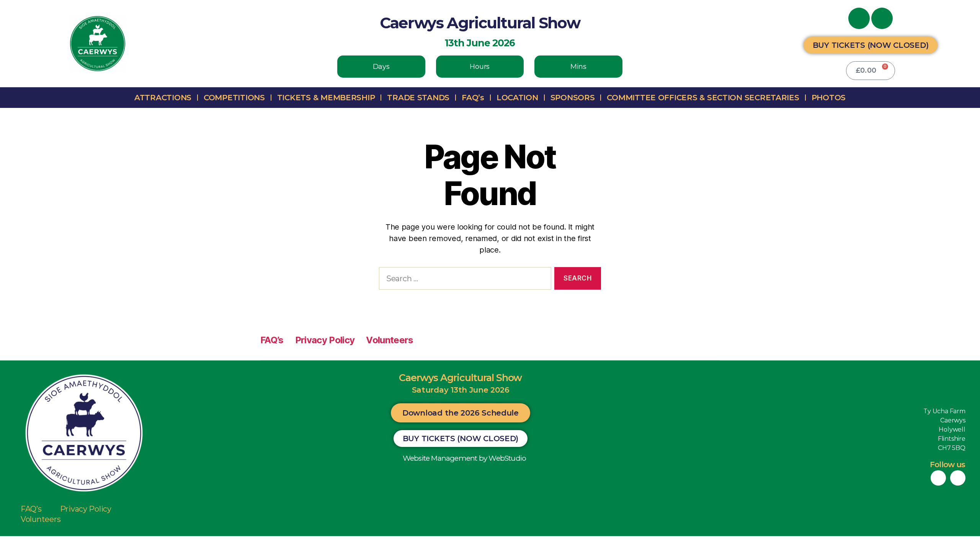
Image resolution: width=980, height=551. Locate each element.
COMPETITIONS (234, 97)
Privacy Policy (325, 340)
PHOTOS (829, 97)
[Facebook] (859, 18)
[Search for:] (463, 280)
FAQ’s (473, 97)
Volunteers (389, 340)
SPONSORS (572, 97)
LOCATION (517, 97)
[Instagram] (882, 18)
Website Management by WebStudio (464, 458)
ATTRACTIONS (162, 97)
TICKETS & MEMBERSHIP (326, 97)
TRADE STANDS (418, 97)
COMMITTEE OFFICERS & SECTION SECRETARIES (703, 97)
